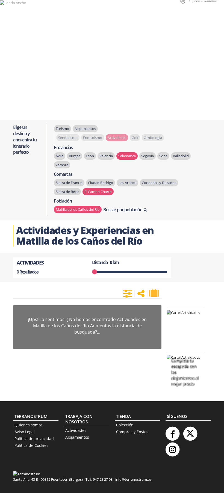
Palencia (106, 155)
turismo (62, 128)
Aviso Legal (24, 431)
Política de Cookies (31, 445)
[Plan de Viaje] (154, 293)
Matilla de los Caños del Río (78, 209)
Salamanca (127, 155)
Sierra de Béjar (67, 191)
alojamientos (85, 128)
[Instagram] (172, 447)
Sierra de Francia (69, 182)
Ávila (59, 155)
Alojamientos (77, 437)
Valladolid (181, 155)
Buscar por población (122, 210)
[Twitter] (190, 431)
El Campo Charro (98, 191)
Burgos (74, 155)
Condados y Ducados (159, 182)
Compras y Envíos (132, 431)
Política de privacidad (34, 438)
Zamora (62, 164)
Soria (163, 155)
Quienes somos (28, 424)
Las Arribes (127, 182)
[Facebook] (172, 431)
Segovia (147, 155)
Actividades (75, 430)
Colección (125, 424)
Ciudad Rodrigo (100, 182)
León (90, 155)
